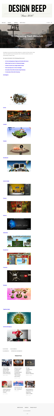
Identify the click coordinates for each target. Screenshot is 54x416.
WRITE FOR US (22, 22)
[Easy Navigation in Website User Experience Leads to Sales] (30, 384)
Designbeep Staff (23, 39)
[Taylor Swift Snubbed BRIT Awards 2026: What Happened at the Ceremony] (7, 363)
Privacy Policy (33, 407)
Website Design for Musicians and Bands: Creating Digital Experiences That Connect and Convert (18, 372)
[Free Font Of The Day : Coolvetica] (18, 383)
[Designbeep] (27, 11)
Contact (26, 407)
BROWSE (9, 22)
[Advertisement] (19, 84)
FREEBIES (16, 22)
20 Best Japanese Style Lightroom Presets (7, 391)
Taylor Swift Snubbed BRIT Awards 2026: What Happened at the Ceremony (6, 370)
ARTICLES (3, 22)
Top (27, 413)
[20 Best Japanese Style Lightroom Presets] (7, 384)
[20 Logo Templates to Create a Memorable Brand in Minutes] (30, 363)
